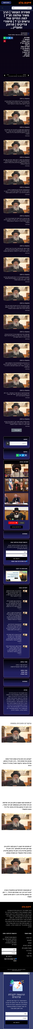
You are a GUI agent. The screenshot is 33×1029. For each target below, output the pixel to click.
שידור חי (28, 950)
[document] (16, 1000)
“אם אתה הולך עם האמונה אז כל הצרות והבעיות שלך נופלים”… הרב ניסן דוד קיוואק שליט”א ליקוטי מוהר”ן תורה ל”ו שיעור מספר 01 (17, 336)
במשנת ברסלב (23, 34)
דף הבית (28, 937)
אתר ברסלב (23, 670)
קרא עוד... (19, 597)
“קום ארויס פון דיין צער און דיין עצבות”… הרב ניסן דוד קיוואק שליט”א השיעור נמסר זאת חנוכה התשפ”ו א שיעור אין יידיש (17, 394)
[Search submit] (14, 8)
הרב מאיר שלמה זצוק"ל (14, 34)
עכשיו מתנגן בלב (26, 948)
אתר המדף (24, 672)
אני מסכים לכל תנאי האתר (18, 561)
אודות (29, 953)
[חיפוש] (8, 443)
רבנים (29, 943)
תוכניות (29, 940)
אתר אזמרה (23, 674)
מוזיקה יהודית (27, 945)
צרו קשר (28, 956)
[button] (2, 8)
